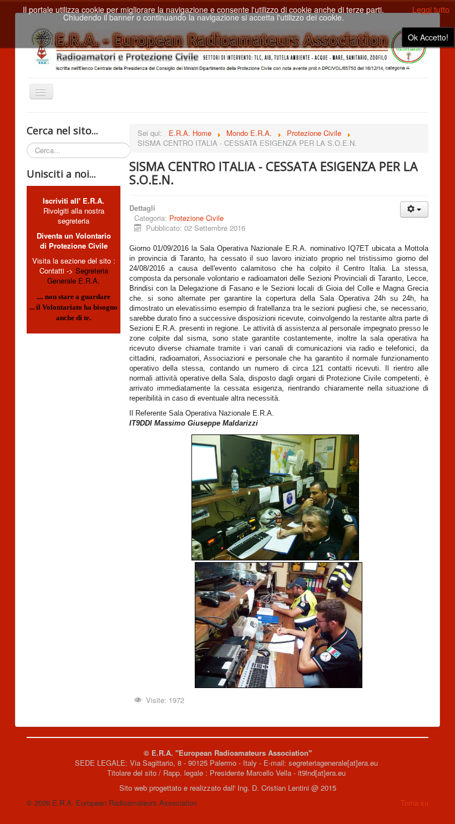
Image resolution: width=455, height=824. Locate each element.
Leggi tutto (430, 9)
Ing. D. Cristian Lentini (273, 787)
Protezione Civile (196, 218)
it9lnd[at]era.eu (323, 772)
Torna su (414, 802)
